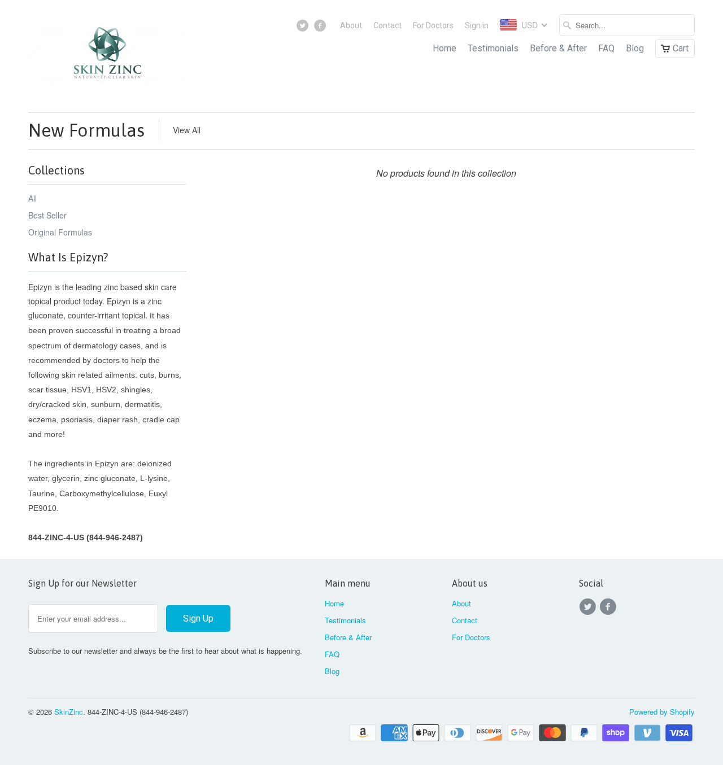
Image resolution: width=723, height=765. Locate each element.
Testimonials (493, 48)
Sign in (477, 25)
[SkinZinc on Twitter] (304, 28)
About (351, 25)
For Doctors (433, 25)
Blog (635, 48)
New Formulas (86, 130)
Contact (387, 25)
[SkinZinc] (107, 56)
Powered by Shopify (662, 711)
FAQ (606, 48)
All (32, 198)
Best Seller (47, 215)
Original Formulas (60, 232)
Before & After (558, 48)
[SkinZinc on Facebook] (321, 28)
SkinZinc (68, 711)
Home (444, 48)
